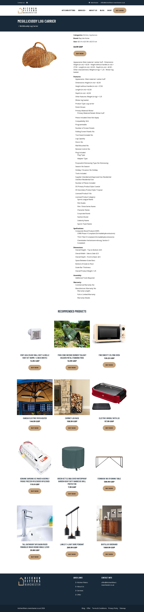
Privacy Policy (113, 608)
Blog (102, 10)
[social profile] (27, 3)
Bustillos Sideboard (109, 544)
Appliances (93, 35)
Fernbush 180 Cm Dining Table (109, 478)
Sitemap (123, 608)
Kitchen (86, 35)
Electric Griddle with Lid (109, 418)
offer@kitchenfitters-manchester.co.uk (113, 3)
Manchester (94, 3)
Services (80, 591)
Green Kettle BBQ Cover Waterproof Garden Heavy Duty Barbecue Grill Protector (72, 481)
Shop (109, 10)
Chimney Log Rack (72, 418)
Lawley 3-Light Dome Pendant (72, 544)
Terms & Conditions (99, 608)
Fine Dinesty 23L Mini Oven (109, 355)
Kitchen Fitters (68, 10)
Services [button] (81, 10)
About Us (93, 10)
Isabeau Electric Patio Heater (35, 418)
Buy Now (80, 53)
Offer (79, 595)
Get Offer (120, 10)
